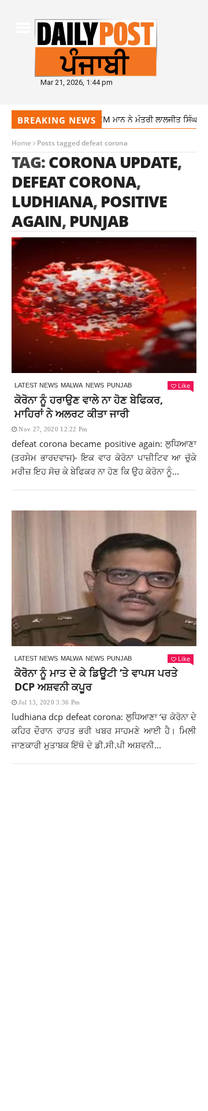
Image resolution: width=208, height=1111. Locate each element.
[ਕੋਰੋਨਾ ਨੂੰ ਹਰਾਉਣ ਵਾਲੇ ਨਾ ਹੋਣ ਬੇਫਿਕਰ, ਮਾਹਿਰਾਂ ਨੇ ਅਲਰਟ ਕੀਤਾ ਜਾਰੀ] (104, 305)
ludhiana (52, 201)
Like (184, 385)
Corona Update (113, 162)
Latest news (36, 385)
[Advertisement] (104, 884)
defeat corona (74, 181)
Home (21, 143)
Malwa (72, 385)
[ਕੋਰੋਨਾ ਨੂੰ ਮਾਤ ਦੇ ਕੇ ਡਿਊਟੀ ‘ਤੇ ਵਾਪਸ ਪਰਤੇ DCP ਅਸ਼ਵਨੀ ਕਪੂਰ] (104, 578)
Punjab (119, 385)
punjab (98, 221)
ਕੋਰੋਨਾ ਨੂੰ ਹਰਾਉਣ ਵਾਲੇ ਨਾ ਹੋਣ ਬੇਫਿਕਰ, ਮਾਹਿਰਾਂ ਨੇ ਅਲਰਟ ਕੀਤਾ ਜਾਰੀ (88, 406)
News (95, 385)
